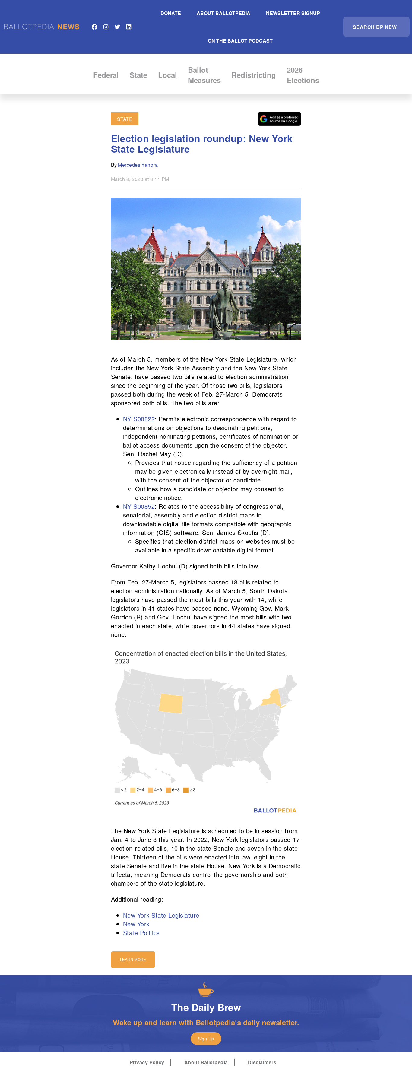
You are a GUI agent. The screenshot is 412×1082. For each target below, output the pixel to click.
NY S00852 (139, 506)
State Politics (141, 932)
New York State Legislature (161, 915)
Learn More (133, 959)
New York (136, 923)
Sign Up (206, 1039)
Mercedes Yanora (138, 164)
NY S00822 (139, 418)
